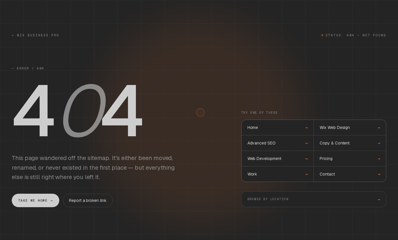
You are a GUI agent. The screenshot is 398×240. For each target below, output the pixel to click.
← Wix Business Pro (35, 35)
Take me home (35, 200)
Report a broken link (87, 200)
